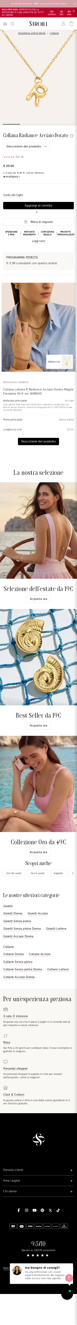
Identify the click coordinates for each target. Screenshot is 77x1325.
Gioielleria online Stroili (32, 33)
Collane (54, 33)
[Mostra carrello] (71, 23)
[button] (38, 237)
